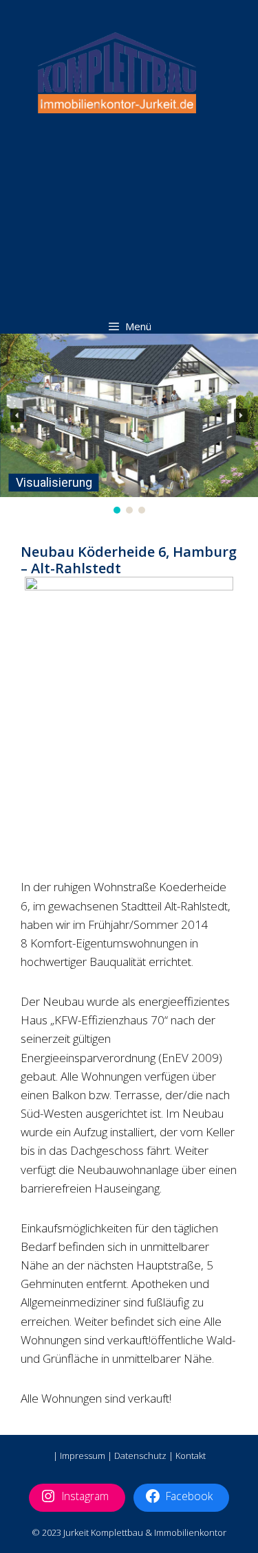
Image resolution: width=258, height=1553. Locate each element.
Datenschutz (140, 1455)
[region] (129, 425)
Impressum (82, 1455)
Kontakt (190, 1455)
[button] (17, 415)
